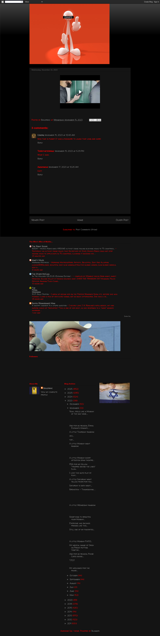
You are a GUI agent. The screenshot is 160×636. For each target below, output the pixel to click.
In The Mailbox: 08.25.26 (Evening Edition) (51, 276)
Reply (40, 142)
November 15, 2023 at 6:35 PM (69, 151)
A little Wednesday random (82, 505)
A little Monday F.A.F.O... (80, 541)
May (72, 595)
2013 (69, 615)
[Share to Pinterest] (100, 120)
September (75, 579)
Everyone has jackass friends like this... (79, 524)
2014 (69, 611)
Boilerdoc (48, 388)
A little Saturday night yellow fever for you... (80, 480)
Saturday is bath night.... (80, 485)
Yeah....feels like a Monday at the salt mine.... (81, 412)
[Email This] (90, 120)
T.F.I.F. (72, 560)
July (72, 587)
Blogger (95, 630)
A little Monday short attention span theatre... (81, 459)
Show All (127, 316)
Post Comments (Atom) (86, 229)
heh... (71, 435)
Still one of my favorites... (81, 529)
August (73, 583)
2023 (70, 400)
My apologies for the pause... (79, 569)
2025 (70, 392)
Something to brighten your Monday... (80, 518)
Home (80, 220)
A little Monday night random (79, 444)
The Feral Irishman (36, 290)
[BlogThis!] (93, 120)
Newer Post (38, 220)
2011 (69, 623)
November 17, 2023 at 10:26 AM (63, 167)
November (75, 408)
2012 (69, 619)
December (75, 404)
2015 (70, 607)
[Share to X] (95, 120)
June (72, 591)
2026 (70, 389)
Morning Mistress (41, 262)
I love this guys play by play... (80, 474)
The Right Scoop (39, 246)
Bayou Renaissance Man (43, 303)
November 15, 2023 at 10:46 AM (60, 135)
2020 (70, 600)
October (74, 575)
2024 (70, 396)
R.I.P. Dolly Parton (40, 294)
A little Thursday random (81, 431)
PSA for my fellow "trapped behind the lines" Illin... (82, 466)
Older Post (122, 220)
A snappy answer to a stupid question (49, 305)
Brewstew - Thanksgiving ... (82, 489)
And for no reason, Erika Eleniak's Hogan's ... (81, 426)
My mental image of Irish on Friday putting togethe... (81, 547)
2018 (70, 603)
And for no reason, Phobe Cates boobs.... (81, 555)
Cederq (41, 135)
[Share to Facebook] (97, 120)
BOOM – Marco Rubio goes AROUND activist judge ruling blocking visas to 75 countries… (73, 248)
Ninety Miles (38, 260)
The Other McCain (40, 274)
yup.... (71, 439)
